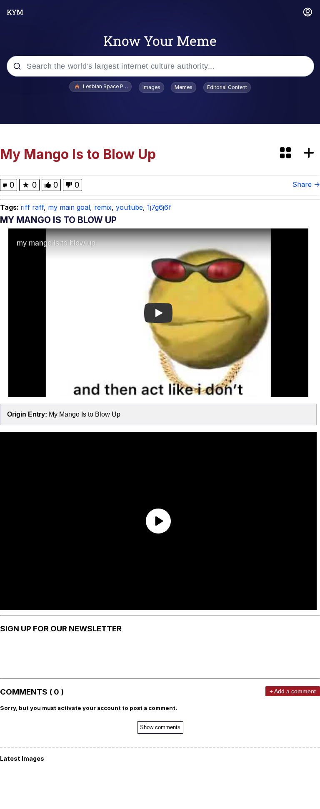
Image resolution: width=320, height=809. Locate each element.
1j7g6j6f (159, 207)
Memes (183, 87)
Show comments (160, 727)
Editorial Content (227, 87)
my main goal (69, 207)
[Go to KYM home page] (15, 12)
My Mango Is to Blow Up (84, 414)
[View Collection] (286, 153)
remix (103, 207)
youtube (129, 207)
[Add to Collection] (310, 153)
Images (151, 87)
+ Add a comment (293, 691)
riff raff (32, 207)
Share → (306, 184)
